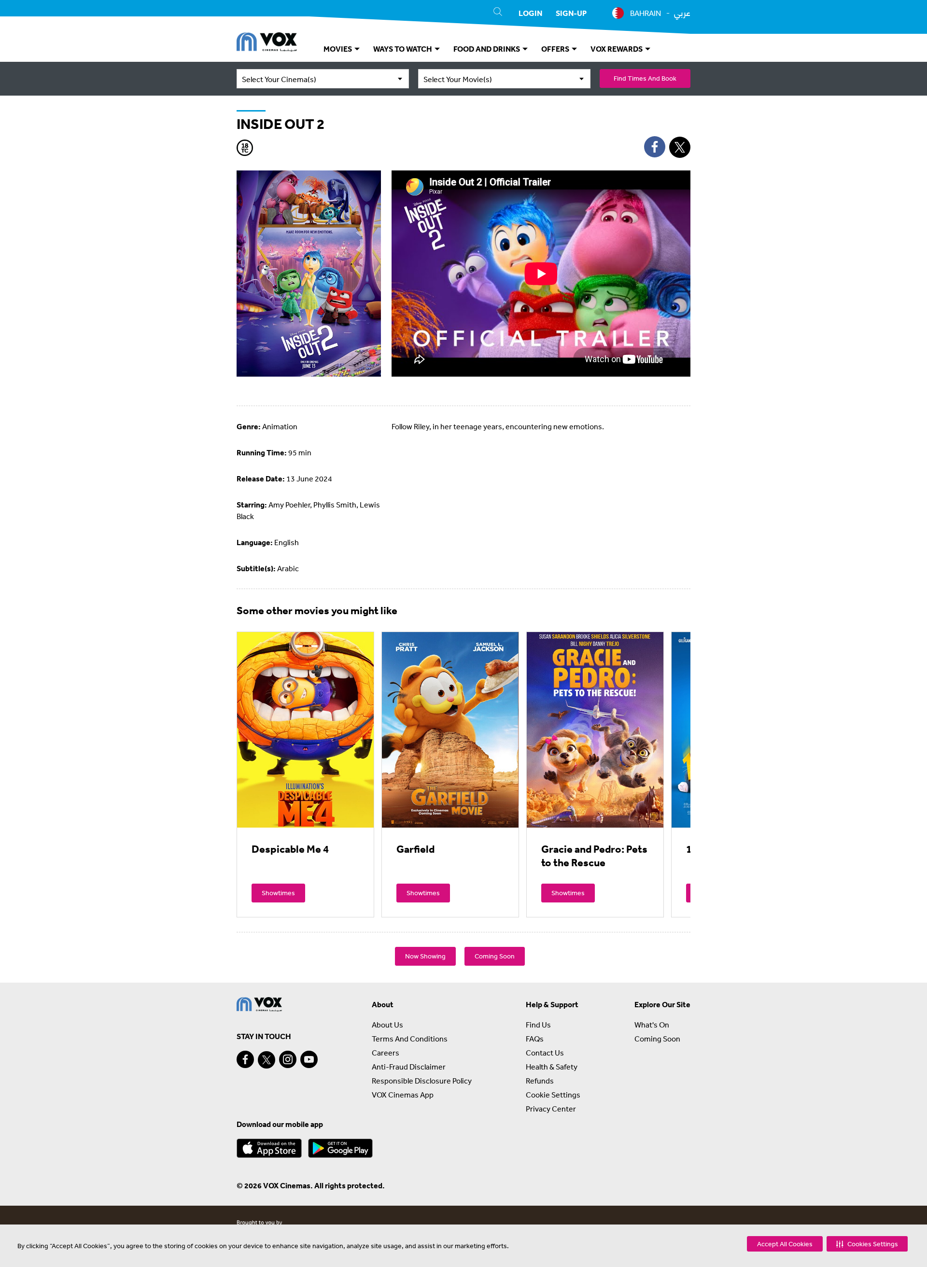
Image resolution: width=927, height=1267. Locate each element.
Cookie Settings (553, 1094)
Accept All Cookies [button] (785, 1243)
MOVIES (338, 49)
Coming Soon (495, 956)
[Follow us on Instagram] (287, 1059)
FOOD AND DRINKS (487, 49)
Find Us (538, 1024)
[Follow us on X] (266, 1060)
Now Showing (425, 956)
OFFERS (556, 49)
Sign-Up (571, 13)
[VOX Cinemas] (267, 43)
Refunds (540, 1080)
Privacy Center (551, 1108)
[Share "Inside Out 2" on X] (679, 147)
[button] (867, 1244)
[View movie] (305, 729)
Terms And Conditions (410, 1038)
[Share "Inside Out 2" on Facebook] (654, 146)
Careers (385, 1052)
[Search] (498, 13)
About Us (387, 1024)
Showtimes (278, 892)
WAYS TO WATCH (403, 49)
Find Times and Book (645, 78)
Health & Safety (551, 1066)
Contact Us (545, 1052)
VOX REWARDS (617, 49)
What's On (651, 1024)
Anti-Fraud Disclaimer (409, 1066)
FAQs (535, 1038)
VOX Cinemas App (403, 1094)
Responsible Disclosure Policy (422, 1080)
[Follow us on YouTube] (309, 1059)
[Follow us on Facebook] (245, 1059)
